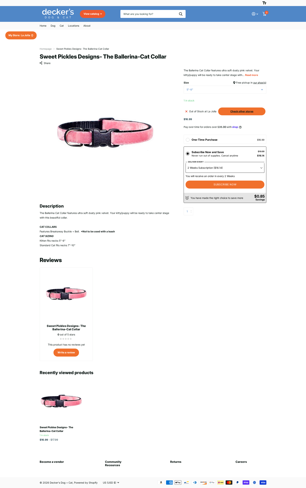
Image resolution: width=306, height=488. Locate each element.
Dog (53, 25)
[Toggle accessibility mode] (264, 3)
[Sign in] (255, 14)
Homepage (46, 48)
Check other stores (241, 111)
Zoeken (181, 14)
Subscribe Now (225, 184)
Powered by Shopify (86, 482)
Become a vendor (52, 462)
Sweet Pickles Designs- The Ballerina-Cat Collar (56, 429)
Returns (175, 462)
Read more (251, 74)
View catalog (92, 13)
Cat (62, 25)
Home (43, 25)
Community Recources (113, 463)
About (86, 25)
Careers (241, 462)
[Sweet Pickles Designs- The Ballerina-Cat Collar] (61, 401)
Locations (73, 25)
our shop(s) (259, 82)
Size (225, 82)
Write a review (66, 352)
